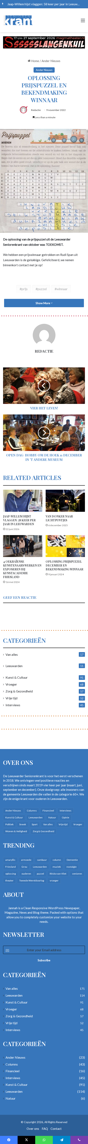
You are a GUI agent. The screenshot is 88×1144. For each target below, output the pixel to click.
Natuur (52, 817)
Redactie (36, 110)
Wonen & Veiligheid (16, 831)
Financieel (48, 810)
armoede (26, 859)
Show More (43, 303)
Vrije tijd (11, 698)
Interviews (13, 705)
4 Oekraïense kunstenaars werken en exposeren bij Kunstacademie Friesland (22, 569)
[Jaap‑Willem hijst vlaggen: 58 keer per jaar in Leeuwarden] (22, 501)
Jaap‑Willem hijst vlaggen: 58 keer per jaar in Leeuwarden (19, 520)
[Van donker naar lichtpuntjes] (65, 501)
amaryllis (10, 859)
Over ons (33, 1128)
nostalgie (72, 866)
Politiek (9, 824)
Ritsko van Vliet (58, 873)
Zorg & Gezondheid (19, 691)
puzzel (42, 289)
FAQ (45, 1128)
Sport (34, 824)
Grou (24, 866)
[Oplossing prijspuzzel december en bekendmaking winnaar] (65, 546)
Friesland (10, 866)
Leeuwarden (14, 666)
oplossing (10, 873)
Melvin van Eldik (18, 4)
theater (9, 880)
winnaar (62, 289)
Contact (56, 1128)
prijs (24, 289)
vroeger (54, 880)
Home (34, 61)
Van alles (12, 654)
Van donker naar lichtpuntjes (59, 518)
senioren (77, 873)
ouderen (26, 873)
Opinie (65, 817)
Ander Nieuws (51, 61)
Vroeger (11, 684)
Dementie (72, 859)
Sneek (22, 824)
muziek (57, 866)
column (57, 859)
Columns (32, 810)
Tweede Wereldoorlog (31, 880)
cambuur (42, 859)
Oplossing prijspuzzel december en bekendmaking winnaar (64, 565)
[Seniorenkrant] (19, 20)
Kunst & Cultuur (17, 677)
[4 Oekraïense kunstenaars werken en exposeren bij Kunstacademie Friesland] (22, 546)
